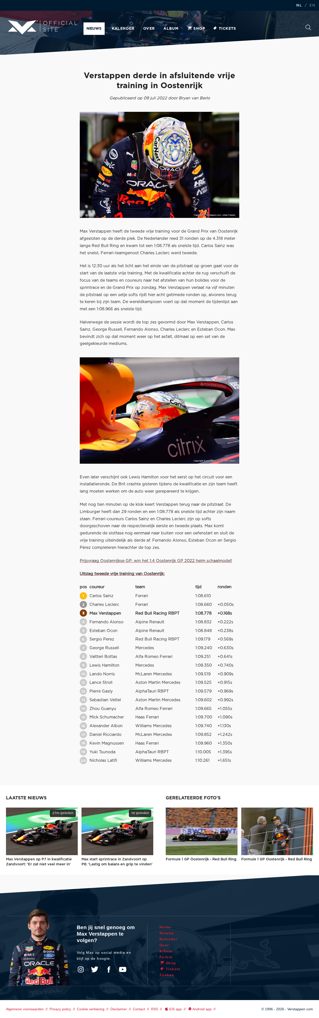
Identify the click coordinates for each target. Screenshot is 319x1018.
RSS (154, 1009)
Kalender (123, 28)
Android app (202, 1009)
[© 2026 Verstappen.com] (159, 165)
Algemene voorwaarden (25, 1009)
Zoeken (308, 29)
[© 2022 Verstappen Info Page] (159, 410)
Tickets (227, 28)
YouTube (123, 969)
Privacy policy (60, 1009)
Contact (139, 1009)
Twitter (95, 969)
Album (170, 28)
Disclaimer (118, 1009)
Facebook (109, 969)
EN (312, 5)
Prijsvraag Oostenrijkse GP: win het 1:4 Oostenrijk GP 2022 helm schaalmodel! (156, 561)
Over (149, 28)
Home (165, 927)
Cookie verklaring (90, 1009)
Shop (199, 28)
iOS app (175, 1009)
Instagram (81, 969)
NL (299, 5)
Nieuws (93, 28)
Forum (166, 957)
